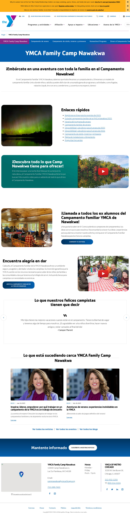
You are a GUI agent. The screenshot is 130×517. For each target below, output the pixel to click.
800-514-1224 (114, 483)
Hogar (3, 35)
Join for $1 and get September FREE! (107, 2)
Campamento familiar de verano (78, 124)
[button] (39, 24)
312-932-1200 (111, 479)
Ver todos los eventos (66, 429)
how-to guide (104, 6)
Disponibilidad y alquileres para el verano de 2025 (85, 128)
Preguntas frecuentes (74, 140)
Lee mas (13, 420)
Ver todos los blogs (89, 429)
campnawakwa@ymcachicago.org (61, 481)
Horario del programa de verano (78, 121)
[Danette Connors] (37, 384)
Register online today (66, 6)
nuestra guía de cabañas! (95, 10)
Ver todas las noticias (42, 429)
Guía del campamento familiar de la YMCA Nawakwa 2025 (88, 118)
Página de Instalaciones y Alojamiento (80, 137)
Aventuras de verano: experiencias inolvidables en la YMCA (92, 408)
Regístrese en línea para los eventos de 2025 (83, 115)
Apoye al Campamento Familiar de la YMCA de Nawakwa (19, 285)
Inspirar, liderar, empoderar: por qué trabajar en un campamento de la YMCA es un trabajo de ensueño (36, 408)
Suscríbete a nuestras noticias (84, 448)
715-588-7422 (54, 487)
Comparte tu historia (77, 242)
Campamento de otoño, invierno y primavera (83, 134)
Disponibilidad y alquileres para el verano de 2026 (85, 131)
